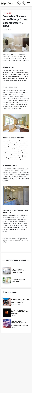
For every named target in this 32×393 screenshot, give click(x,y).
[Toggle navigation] (28, 3)
